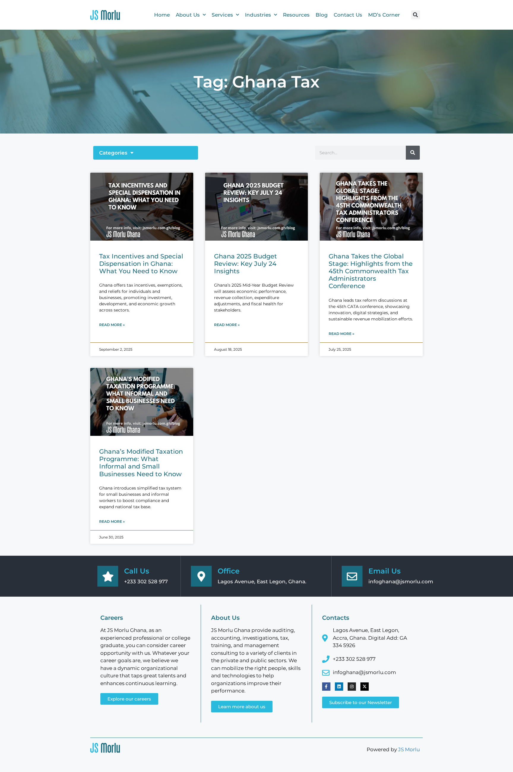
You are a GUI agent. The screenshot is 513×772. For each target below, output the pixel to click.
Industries (258, 15)
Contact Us (348, 15)
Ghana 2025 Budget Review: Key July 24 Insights (245, 263)
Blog (322, 15)
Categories (113, 153)
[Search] (413, 153)
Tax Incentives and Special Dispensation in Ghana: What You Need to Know (141, 263)
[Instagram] (352, 686)
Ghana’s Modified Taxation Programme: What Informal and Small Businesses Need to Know (141, 463)
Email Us (384, 571)
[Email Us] (352, 576)
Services (222, 15)
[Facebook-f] (326, 686)
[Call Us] (107, 576)
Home (162, 15)
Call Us (136, 571)
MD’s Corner (384, 15)
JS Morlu (409, 749)
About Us (188, 15)
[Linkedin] (339, 686)
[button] (415, 14)
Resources (296, 15)
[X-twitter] (364, 686)
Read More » (112, 325)
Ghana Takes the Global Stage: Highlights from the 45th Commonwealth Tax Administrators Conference (371, 271)
